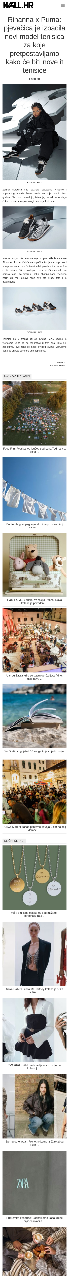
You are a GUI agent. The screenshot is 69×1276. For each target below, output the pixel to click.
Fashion (34, 79)
